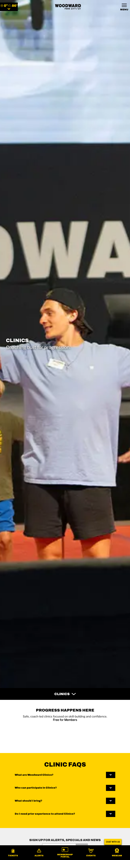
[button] (13, 852)
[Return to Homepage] (68, 7)
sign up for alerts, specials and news (65, 840)
